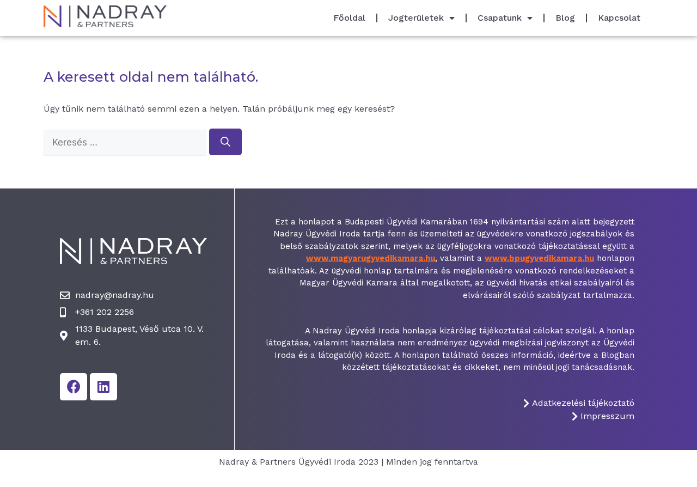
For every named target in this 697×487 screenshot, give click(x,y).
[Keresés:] (126, 142)
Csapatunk (500, 18)
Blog (565, 18)
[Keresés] (225, 142)
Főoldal (349, 18)
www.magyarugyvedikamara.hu (370, 258)
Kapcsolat (619, 18)
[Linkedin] (103, 386)
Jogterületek (416, 18)
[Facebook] (73, 386)
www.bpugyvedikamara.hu (539, 258)
